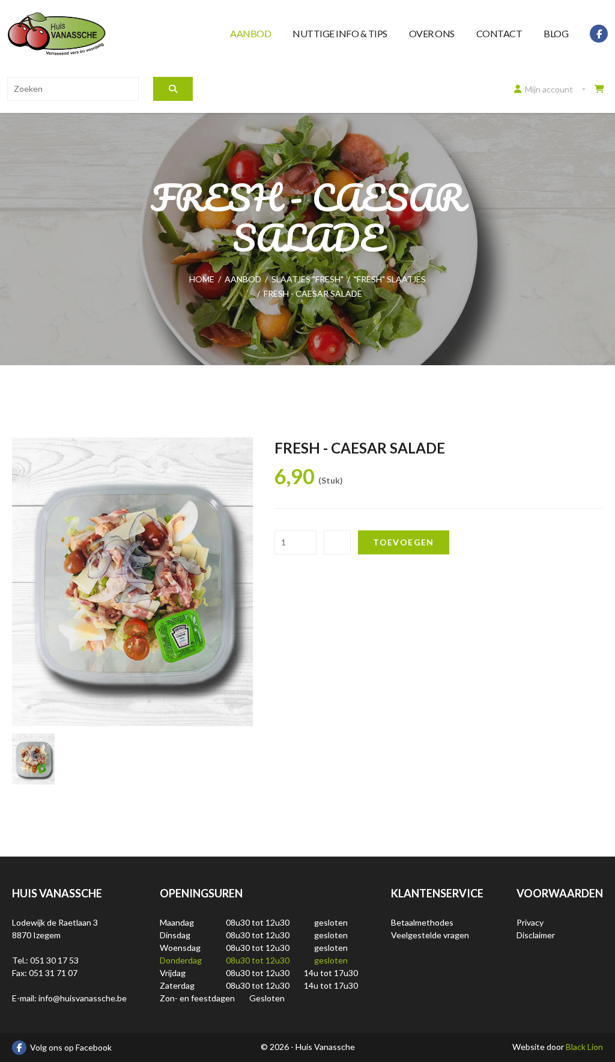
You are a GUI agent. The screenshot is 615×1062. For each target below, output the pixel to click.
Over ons (432, 33)
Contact (499, 33)
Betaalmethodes (422, 922)
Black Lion (584, 1047)
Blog (556, 33)
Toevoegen (403, 542)
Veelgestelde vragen (430, 935)
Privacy (530, 922)
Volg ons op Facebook (71, 1047)
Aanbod (250, 33)
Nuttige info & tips (339, 33)
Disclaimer (536, 935)
